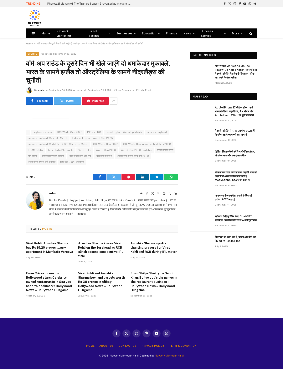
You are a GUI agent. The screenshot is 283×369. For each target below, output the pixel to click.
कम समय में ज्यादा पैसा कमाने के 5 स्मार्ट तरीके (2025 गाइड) (233, 197)
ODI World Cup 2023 (105, 144)
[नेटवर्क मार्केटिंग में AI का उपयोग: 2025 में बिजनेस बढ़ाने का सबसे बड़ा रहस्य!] (200, 135)
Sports (32, 54)
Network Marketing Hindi (169, 355)
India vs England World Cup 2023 (92, 138)
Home (46, 33)
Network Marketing (63, 33)
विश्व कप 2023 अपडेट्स (72, 162)
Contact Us (128, 345)
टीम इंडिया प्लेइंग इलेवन (53, 156)
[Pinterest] (12, 153)
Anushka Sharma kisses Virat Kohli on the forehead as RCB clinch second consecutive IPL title (100, 250)
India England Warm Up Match (124, 132)
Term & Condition (183, 345)
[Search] (250, 33)
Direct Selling (94, 33)
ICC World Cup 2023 (69, 132)
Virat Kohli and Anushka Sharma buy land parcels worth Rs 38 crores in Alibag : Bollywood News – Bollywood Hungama (101, 282)
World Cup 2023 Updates (136, 150)
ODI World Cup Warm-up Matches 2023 (147, 144)
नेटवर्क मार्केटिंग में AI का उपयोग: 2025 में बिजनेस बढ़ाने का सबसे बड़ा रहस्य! (235, 132)
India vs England (157, 132)
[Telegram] (12, 163)
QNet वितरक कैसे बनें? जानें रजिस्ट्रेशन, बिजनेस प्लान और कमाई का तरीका (235, 153)
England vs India (43, 132)
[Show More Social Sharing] (113, 101)
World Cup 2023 (106, 150)
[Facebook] (12, 123)
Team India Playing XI (61, 150)
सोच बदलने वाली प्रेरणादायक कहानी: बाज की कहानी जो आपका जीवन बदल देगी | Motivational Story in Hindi (236, 176)
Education (149, 33)
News (187, 33)
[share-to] (51, 114)
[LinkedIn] (12, 143)
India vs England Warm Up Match (48, 138)
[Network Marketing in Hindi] (34, 17)
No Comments (126, 90)
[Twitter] (12, 133)
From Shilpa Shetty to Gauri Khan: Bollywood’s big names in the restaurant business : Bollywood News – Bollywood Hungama (154, 282)
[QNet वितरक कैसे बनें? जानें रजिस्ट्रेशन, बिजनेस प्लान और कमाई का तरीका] (200, 156)
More (235, 33)
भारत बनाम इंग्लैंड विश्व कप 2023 (133, 156)
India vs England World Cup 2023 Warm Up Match (58, 144)
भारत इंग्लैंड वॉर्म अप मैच (80, 156)
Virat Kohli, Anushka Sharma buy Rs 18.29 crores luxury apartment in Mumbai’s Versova (49, 248)
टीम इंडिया (32, 156)
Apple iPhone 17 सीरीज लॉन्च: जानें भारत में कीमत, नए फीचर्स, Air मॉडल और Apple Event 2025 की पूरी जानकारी (234, 111)
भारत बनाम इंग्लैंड (104, 156)
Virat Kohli (84, 150)
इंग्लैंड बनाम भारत (165, 150)
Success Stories (207, 33)
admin (41, 90)
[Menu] (33, 33)
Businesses (124, 33)
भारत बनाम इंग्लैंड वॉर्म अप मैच (41, 162)
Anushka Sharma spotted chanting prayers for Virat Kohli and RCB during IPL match (154, 248)
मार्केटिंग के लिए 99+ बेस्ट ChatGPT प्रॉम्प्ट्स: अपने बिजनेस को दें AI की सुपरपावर (236, 218)
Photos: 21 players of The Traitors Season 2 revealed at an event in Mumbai (90, 3)
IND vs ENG (94, 132)
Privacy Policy (153, 345)
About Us (106, 345)
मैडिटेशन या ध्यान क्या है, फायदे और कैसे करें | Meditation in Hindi (235, 239)
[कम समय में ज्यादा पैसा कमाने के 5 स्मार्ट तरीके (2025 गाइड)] (200, 200)
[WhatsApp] (12, 172)
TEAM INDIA (35, 150)
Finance (171, 33)
